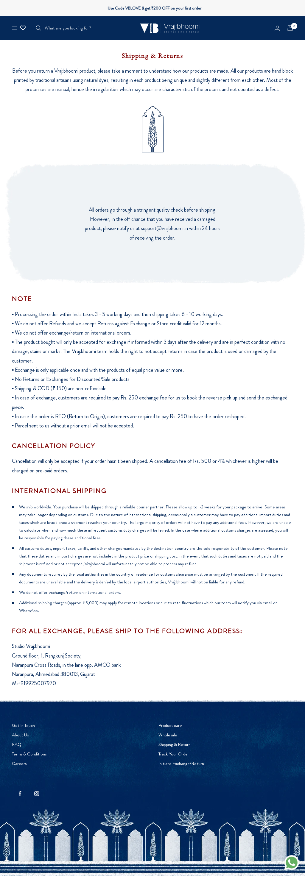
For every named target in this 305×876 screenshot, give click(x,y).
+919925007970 (37, 683)
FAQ (16, 744)
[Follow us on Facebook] (20, 793)
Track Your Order (173, 754)
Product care (170, 725)
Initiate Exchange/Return (181, 763)
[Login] (277, 28)
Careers (19, 763)
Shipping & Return (174, 744)
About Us (20, 735)
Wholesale (167, 735)
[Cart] (290, 28)
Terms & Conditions (29, 754)
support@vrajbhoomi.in (165, 228)
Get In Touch (23, 725)
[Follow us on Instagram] (36, 793)
